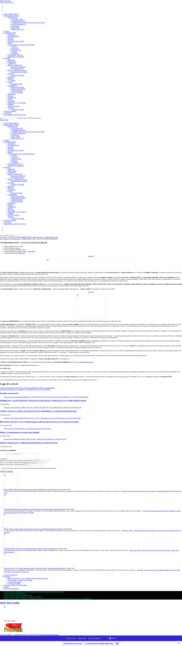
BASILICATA (12, 171)
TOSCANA (11, 210)
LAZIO (10, 191)
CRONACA (11, 143)
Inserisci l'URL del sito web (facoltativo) (12, 464)
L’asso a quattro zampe (14, 582)
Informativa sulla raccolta (73, 643)
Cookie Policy (82, 638)
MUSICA (14, 160)
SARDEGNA (12, 207)
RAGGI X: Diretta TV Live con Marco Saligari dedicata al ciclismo (28, 578)
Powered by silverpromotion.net (49, 634)
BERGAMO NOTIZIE (18, 198)
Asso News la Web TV (11, 575)
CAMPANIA (12, 172)
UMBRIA (11, 213)
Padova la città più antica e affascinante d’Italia (18, 595)
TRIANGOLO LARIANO (16, 166)
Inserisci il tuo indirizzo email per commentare (13, 462)
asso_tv (18, 248)
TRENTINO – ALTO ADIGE (17, 212)
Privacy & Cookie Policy (11, 588)
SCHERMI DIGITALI (18, 130)
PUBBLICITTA (13, 126)
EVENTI (14, 155)
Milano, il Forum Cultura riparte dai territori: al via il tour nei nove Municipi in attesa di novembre (33, 529)
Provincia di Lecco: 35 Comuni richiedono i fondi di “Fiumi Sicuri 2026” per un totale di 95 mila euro (34, 568)
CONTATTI (7, 222)
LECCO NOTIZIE (17, 201)
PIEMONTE (11, 203)
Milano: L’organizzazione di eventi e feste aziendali (19, 432)
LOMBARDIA (12, 195)
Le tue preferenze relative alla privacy (99, 643)
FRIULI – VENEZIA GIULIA (17, 179)
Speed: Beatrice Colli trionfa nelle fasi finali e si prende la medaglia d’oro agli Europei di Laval (32, 489)
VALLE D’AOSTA (14, 215)
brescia (5, 237)
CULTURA (15, 157)
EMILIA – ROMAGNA (15, 174)
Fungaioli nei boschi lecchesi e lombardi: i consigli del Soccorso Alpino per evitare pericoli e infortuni (34, 509)
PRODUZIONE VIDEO (11, 125)
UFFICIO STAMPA (10, 220)
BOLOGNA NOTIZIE (18, 176)
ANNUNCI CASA (17, 128)
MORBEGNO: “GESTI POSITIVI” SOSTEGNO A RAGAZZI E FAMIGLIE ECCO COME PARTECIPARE (43, 401)
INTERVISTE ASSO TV (15, 164)
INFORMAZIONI (13, 145)
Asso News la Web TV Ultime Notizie (15, 585)
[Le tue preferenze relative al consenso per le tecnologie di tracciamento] (178, 642)
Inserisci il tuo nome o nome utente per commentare (15, 460)
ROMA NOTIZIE (16, 193)
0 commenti (21, 253)
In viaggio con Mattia (14, 583)
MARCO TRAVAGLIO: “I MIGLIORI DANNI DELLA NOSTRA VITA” (29, 443)
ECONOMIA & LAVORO (16, 150)
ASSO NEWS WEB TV (11, 123)
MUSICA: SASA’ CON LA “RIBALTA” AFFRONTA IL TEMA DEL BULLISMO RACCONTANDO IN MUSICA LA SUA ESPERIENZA (47, 598)
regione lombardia (37, 237)
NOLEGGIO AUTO (17, 138)
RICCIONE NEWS (17, 178)
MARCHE (11, 186)
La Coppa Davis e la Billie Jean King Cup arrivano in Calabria (22, 597)
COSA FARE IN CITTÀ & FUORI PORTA (21, 154)
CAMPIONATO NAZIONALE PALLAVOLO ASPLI (28, 131)
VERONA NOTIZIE (17, 218)
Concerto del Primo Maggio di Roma (15, 593)
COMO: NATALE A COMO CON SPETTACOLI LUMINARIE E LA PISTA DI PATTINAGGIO (38, 411)
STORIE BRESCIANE (51, 237)
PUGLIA (10, 205)
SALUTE (11, 147)
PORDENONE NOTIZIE (19, 181)
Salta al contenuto (5, 1)
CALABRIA (12, 189)
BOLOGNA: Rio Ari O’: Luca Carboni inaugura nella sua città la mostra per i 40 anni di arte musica (39, 422)
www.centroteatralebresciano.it (84, 362)
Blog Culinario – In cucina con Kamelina (20, 580)
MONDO (10, 149)
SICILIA (10, 208)
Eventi (25, 251)
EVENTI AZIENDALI (18, 133)
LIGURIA (11, 183)
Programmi (7, 576)
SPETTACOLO (16, 159)
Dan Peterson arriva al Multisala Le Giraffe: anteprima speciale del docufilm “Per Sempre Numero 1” (34, 592)
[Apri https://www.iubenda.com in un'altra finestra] (112, 638)
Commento (3, 459)
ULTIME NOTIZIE (10, 142)
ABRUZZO (11, 169)
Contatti (6, 587)
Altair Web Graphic (10, 602)
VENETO (11, 217)
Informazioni (32, 251)
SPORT (10, 152)
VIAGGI (6, 140)
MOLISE (10, 188)
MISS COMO (15, 137)
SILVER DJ (15, 135)
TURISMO (14, 162)
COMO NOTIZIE (16, 200)
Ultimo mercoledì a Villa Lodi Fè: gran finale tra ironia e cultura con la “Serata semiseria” (30, 548)
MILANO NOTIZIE (17, 196)
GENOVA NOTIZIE (17, 184)
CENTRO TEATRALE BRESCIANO (20, 237)
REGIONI (7, 167)
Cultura (19, 251)
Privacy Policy (71, 638)
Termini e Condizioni (94, 638)
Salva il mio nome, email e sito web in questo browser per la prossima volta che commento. (29, 468)
